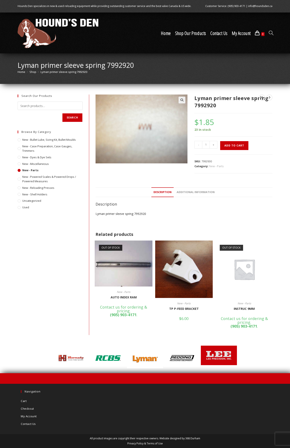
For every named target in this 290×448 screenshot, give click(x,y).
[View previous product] (262, 97)
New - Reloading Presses (38, 188)
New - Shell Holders (34, 194)
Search (72, 117)
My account (29, 416)
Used (25, 207)
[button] (182, 100)
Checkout (27, 408)
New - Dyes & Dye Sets (36, 157)
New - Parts (216, 166)
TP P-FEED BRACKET (184, 309)
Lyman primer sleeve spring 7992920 (64, 72)
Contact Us (28, 424)
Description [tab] (162, 192)
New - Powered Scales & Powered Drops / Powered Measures (49, 179)
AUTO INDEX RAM (124, 297)
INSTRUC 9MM (244, 309)
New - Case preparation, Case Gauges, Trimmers (47, 148)
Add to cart (234, 145)
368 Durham (192, 438)
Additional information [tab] (196, 192)
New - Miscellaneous (35, 164)
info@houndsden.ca (260, 6)
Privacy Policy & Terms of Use (145, 443)
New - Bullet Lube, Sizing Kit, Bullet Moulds (49, 140)
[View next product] (269, 97)
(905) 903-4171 (236, 6)
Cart (24, 401)
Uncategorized (31, 201)
